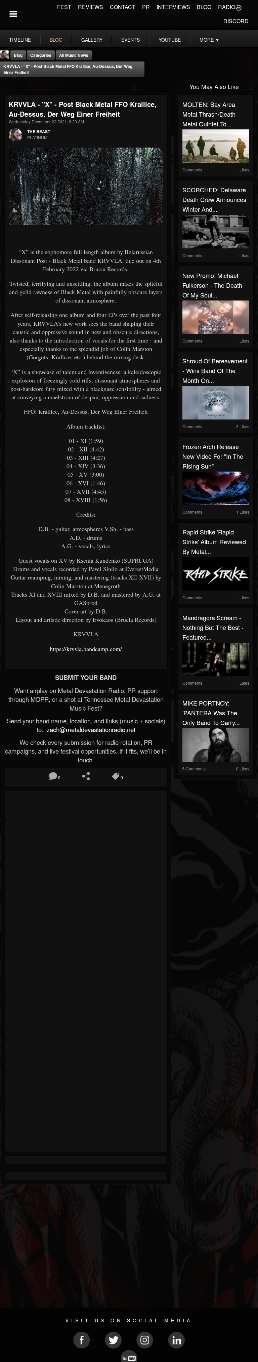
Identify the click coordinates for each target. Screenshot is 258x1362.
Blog (18, 55)
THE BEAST (38, 131)
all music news (73, 55)
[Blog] (6, 85)
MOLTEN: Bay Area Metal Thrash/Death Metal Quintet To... (208, 114)
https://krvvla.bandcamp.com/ (86, 649)
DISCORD (236, 21)
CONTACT (122, 7)
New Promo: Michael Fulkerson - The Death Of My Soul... (212, 285)
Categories (40, 55)
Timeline (20, 39)
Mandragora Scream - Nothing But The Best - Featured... (213, 627)
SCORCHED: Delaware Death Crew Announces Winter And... (214, 199)
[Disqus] (86, 884)
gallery (91, 39)
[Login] (238, 7)
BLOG (204, 7)
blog (56, 39)
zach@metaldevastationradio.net (90, 729)
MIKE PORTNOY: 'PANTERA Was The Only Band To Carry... (211, 712)
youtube (170, 39)
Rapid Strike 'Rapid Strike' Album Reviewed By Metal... (214, 541)
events (130, 39)
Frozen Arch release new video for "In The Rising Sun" (212, 456)
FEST (64, 7)
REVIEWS (90, 7)
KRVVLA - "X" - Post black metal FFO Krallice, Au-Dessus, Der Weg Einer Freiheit (67, 69)
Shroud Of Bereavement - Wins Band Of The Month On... (215, 370)
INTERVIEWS (173, 7)
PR (146, 7)
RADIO (226, 7)
